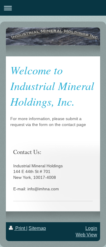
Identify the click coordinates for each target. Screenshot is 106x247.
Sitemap (37, 228)
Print (20, 228)
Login (91, 228)
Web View (86, 234)
